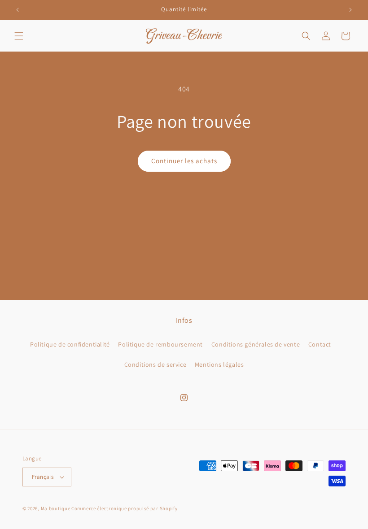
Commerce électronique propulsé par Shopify (124, 508)
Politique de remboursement (160, 344)
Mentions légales (219, 364)
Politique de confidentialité (70, 344)
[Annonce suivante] (350, 10)
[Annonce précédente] (17, 10)
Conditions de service (155, 364)
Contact (319, 344)
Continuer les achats (184, 160)
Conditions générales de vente (255, 344)
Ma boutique (55, 508)
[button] (19, 36)
